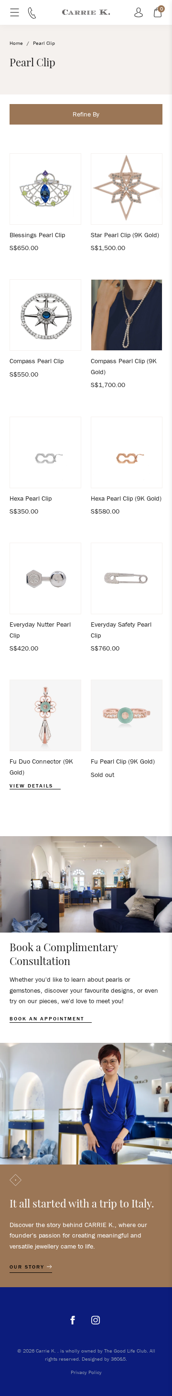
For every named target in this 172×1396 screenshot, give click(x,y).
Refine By (86, 114)
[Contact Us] (32, 16)
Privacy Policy (86, 1372)
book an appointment (48, 1019)
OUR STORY (28, 1267)
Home (16, 43)
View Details (32, 786)
